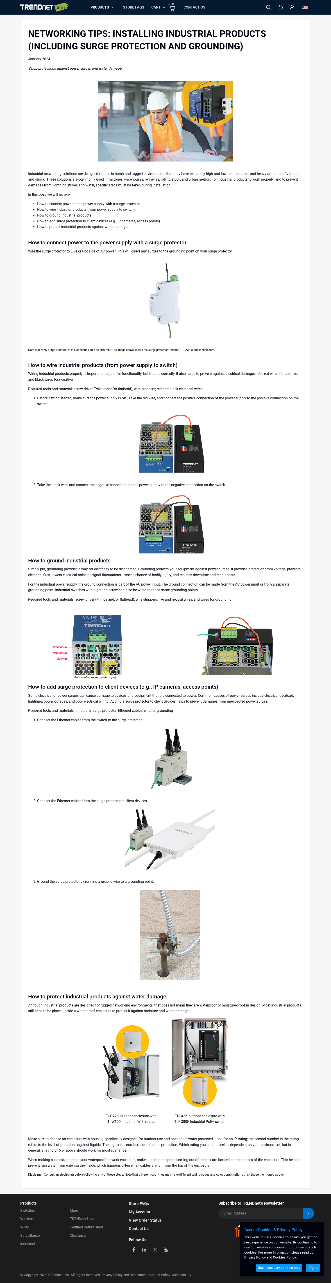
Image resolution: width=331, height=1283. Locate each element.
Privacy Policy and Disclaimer (124, 1275)
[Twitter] (155, 1249)
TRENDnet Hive (82, 1219)
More (74, 1210)
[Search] (268, 7)
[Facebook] (133, 1249)
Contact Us (194, 7)
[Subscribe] (308, 1213)
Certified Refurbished (86, 1227)
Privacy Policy (255, 1257)
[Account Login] (292, 7)
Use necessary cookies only (279, 1268)
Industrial (27, 1244)
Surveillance (30, 1235)
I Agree (313, 1268)
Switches (27, 1210)
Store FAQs (133, 7)
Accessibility (181, 1275)
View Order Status (145, 1220)
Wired (24, 1227)
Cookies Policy (158, 1275)
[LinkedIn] (144, 1249)
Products (28, 1203)
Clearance (78, 1235)
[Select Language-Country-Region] (305, 7)
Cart (156, 7)
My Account (139, 1212)
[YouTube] (165, 1249)
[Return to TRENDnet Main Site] (280, 7)
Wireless (27, 1219)
